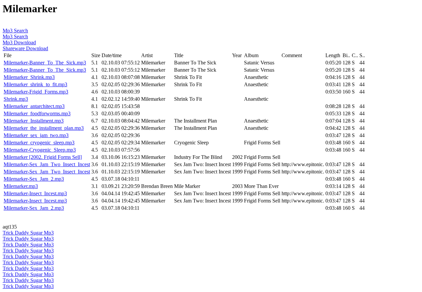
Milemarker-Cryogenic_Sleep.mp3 (40, 150)
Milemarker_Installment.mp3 (34, 121)
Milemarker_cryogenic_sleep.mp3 (39, 142)
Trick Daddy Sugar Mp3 (28, 233)
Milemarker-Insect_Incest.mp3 (35, 193)
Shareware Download (25, 48)
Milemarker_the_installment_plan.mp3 (44, 128)
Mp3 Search (15, 30)
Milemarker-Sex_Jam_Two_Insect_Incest (47, 164)
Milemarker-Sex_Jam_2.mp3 (34, 179)
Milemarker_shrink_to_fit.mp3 (35, 84)
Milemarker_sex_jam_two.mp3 (36, 135)
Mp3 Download (19, 42)
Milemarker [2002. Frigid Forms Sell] (43, 157)
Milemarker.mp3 (21, 186)
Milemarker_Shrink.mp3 (29, 77)
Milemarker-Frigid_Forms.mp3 (36, 91)
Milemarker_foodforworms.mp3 (37, 113)
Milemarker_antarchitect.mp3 (34, 106)
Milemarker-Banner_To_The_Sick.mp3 (45, 62)
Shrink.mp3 (16, 99)
